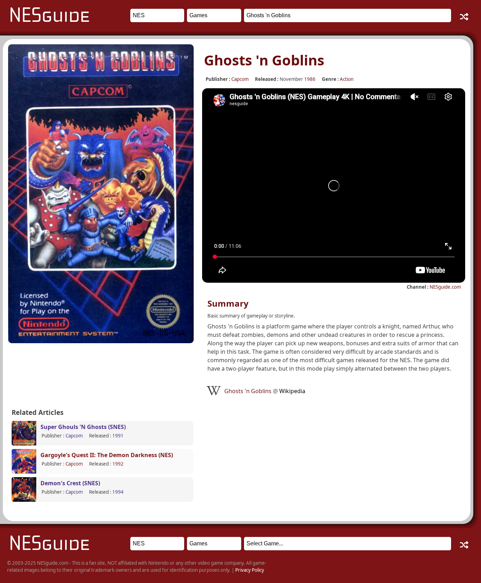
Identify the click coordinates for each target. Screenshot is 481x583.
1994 (118, 492)
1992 (118, 464)
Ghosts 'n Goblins (264, 391)
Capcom (240, 79)
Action (347, 79)
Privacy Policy (249, 570)
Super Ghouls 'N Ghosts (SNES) (83, 427)
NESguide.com (445, 287)
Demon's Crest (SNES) (70, 483)
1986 (310, 79)
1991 (118, 436)
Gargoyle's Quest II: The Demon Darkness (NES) (106, 455)
